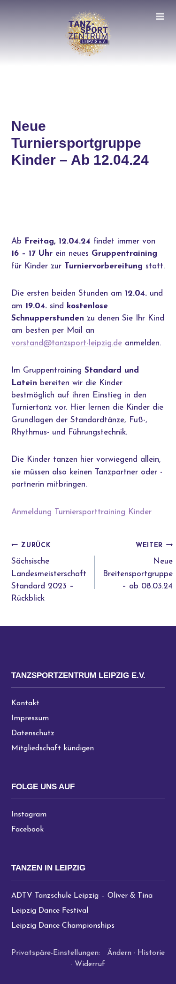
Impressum (30, 718)
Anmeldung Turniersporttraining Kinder (81, 512)
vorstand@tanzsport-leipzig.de (66, 343)
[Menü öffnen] (160, 33)
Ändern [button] (119, 953)
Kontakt (25, 703)
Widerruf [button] (90, 964)
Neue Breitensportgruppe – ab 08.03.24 (138, 566)
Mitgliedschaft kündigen (52, 748)
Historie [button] (151, 953)
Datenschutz (32, 733)
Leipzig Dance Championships (63, 926)
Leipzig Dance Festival (49, 911)
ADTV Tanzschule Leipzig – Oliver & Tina (82, 896)
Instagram (28, 814)
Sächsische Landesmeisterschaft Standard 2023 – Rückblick (48, 572)
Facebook (27, 829)
